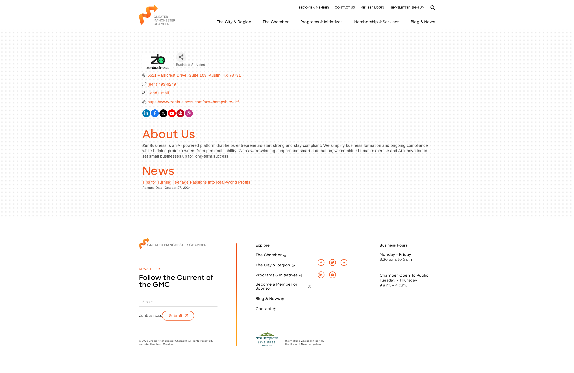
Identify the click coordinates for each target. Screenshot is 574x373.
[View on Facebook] (155, 116)
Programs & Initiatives (321, 22)
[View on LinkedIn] (146, 116)
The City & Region (273, 265)
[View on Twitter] (163, 116)
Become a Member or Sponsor (277, 287)
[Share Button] (181, 57)
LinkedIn (321, 274)
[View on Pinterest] (180, 116)
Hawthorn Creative (162, 344)
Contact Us (345, 7)
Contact (264, 309)
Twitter (332, 262)
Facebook (321, 262)
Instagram (344, 262)
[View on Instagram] (189, 116)
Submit (176, 316)
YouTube (332, 274)
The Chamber (269, 255)
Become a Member (314, 7)
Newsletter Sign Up (407, 7)
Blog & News (423, 22)
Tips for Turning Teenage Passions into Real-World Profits (196, 182)
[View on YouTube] (172, 116)
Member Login (372, 7)
